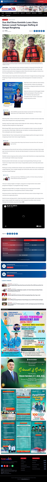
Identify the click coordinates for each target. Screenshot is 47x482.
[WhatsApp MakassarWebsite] (29, 479)
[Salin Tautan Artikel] (44, 31)
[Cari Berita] (45, 14)
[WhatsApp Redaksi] (12, 466)
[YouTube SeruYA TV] (5, 466)
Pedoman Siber (43, 4)
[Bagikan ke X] (37, 31)
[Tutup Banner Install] (45, 1)
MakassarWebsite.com (24, 479)
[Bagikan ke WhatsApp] (39, 31)
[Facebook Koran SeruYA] (2, 466)
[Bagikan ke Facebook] (34, 31)
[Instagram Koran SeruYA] (7, 466)
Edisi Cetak (35, 4)
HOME (3, 13)
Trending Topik (34, 466)
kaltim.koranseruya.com (12, 272)
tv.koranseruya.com (11, 264)
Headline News (34, 460)
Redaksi (39, 4)
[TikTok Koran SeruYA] (10, 466)
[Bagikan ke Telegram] (41, 31)
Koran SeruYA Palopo (35, 464)
